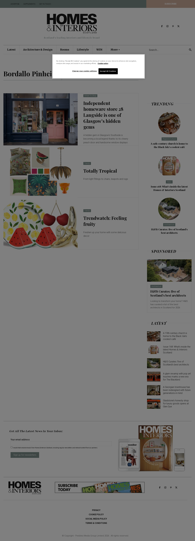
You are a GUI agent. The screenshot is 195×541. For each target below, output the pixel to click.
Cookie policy (103, 63)
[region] (98, 66)
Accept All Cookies (108, 71)
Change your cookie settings (84, 71)
